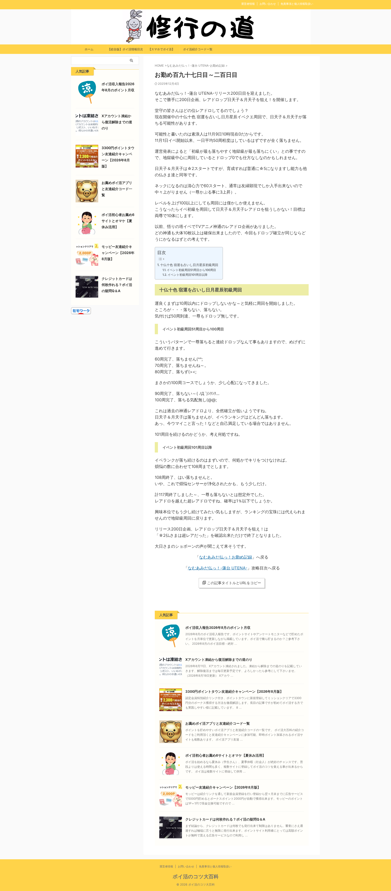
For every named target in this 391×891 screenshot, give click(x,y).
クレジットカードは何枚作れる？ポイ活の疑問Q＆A (225, 819)
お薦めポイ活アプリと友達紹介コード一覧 (217, 723)
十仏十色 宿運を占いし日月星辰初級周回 (189, 265)
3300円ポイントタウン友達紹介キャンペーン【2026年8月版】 (234, 691)
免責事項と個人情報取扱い (297, 3)
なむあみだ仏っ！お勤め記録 (225, 557)
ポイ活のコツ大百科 (196, 876)
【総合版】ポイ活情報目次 (125, 49)
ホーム (89, 49)
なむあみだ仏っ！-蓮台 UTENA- (217, 568)
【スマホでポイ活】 (161, 49)
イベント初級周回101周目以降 (187, 274)
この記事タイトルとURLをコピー (234, 583)
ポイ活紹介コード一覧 (197, 49)
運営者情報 (248, 3)
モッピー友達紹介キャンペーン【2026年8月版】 (223, 787)
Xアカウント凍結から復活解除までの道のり (218, 659)
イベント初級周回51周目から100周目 (191, 270)
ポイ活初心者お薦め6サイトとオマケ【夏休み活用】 (225, 755)
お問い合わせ (268, 3)
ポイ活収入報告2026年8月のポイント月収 (217, 627)
